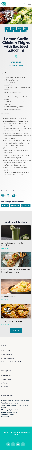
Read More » (5, 248)
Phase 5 (23, 31)
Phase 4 (16, 31)
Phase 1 (20, 28)
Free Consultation (9, 358)
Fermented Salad (8, 297)
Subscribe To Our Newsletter (12, 362)
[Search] (24, 3)
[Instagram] (23, 444)
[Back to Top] (28, 447)
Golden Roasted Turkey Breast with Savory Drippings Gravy (15, 271)
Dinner (7, 28)
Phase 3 (10, 31)
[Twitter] (13, 444)
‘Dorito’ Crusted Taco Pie (11, 321)
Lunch (14, 28)
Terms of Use (7, 351)
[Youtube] (18, 444)
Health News (7, 379)
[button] (5, 205)
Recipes (5, 383)
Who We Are (7, 376)
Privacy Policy (7, 354)
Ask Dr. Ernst (18, 432)
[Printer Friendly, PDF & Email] (9, 195)
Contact (5, 387)
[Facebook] (8, 444)
